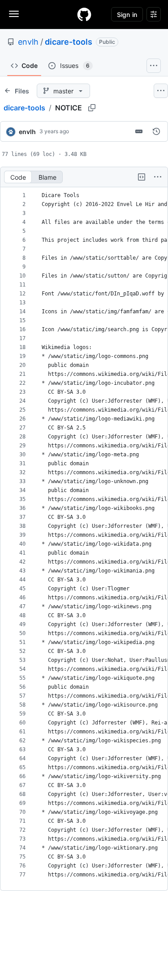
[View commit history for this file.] (156, 131)
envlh (28, 41)
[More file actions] (157, 177)
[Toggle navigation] (14, 14)
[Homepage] (84, 14)
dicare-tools (68, 41)
